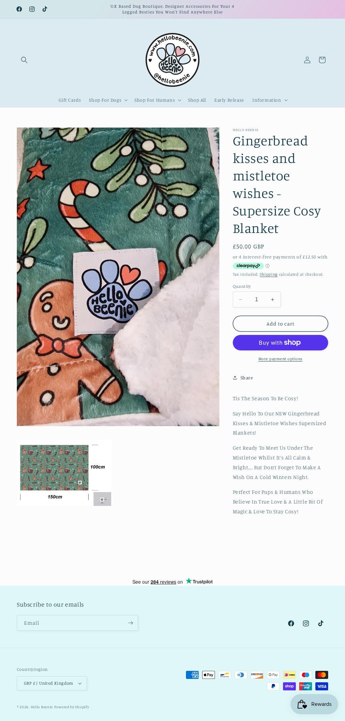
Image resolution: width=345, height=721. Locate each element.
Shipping (269, 274)
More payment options (280, 358)
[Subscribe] (130, 623)
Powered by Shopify (71, 707)
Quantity (242, 286)
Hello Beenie (42, 707)
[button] (24, 60)
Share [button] (247, 377)
